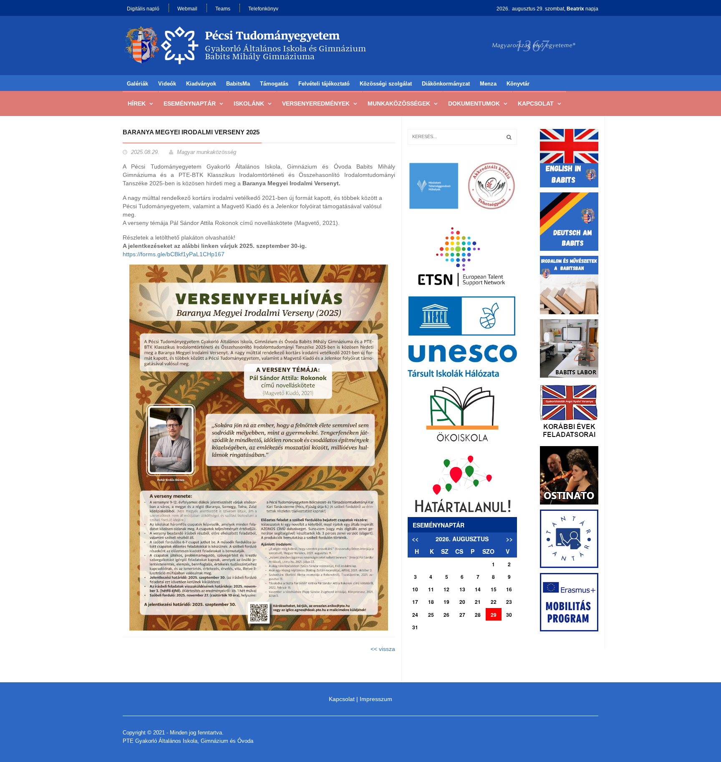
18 (431, 602)
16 (509, 589)
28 (478, 614)
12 (446, 589)
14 (478, 589)
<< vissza (383, 649)
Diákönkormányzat (446, 84)
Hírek (137, 103)
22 (494, 602)
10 (415, 589)
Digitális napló (143, 9)
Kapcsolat (536, 103)
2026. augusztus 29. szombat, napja (547, 9)
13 (462, 589)
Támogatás (274, 84)
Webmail (187, 9)
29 (494, 614)
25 (431, 614)
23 (509, 602)
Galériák (137, 84)
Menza (488, 84)
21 (478, 602)
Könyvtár (518, 84)
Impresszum (376, 699)
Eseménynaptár (190, 103)
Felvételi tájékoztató (324, 84)
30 (509, 614)
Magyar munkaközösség (206, 152)
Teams (222, 9)
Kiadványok (201, 84)
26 (446, 614)
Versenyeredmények (316, 103)
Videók (167, 84)
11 (431, 589)
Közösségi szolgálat (386, 84)
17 (415, 602)
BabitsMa (238, 84)
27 (462, 614)
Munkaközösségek (399, 103)
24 (415, 614)
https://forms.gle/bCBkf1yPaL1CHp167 (174, 254)
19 (446, 602)
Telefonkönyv (263, 9)
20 (462, 602)
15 (494, 589)
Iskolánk (249, 103)
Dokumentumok (474, 103)
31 (415, 627)
